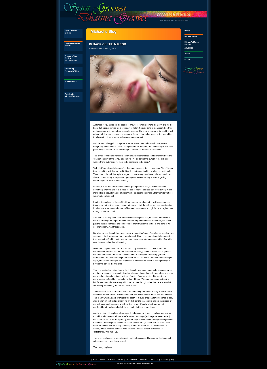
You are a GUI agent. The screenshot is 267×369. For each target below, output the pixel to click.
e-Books (111, 359)
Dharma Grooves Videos (72, 44)
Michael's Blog (190, 36)
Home (187, 31)
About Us (143, 359)
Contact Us (154, 359)
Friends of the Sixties (71, 58)
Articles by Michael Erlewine (72, 95)
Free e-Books (71, 81)
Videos (102, 359)
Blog (172, 359)
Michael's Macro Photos (191, 43)
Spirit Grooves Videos (71, 32)
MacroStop (72, 70)
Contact (187, 59)
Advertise (188, 48)
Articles (120, 359)
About (187, 54)
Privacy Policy (131, 359)
